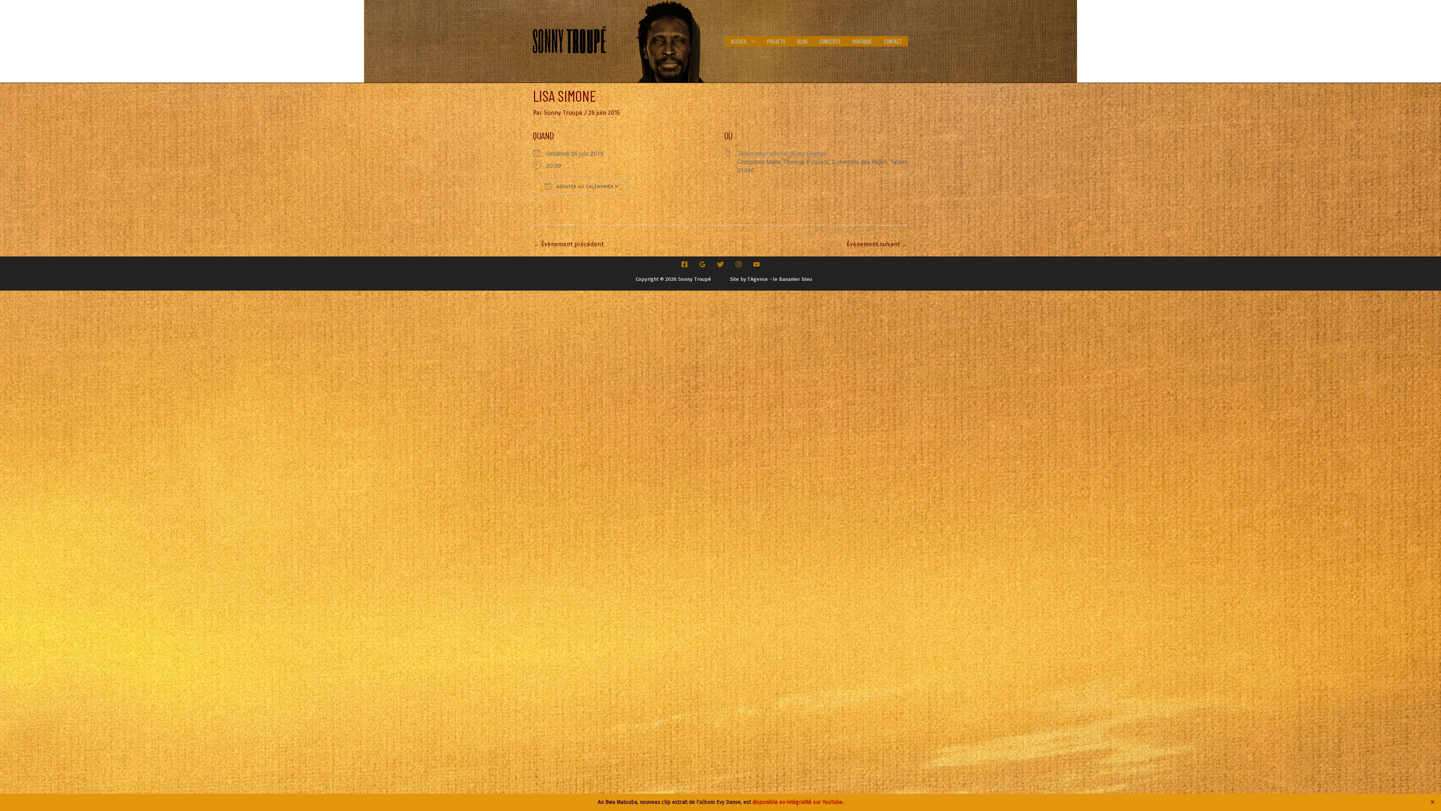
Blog (802, 41)
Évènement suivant (877, 244)
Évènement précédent (568, 244)
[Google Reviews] (702, 264)
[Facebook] (684, 264)
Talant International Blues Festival (782, 153)
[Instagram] (738, 264)
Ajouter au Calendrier (584, 187)
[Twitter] (720, 264)
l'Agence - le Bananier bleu (780, 279)
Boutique (862, 41)
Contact (893, 41)
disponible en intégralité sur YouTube (797, 802)
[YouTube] (756, 264)
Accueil (739, 41)
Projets (776, 41)
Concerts (830, 41)
